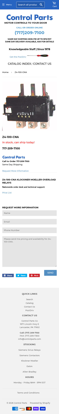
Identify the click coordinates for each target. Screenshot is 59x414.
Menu (9, 4)
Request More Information (15, 171)
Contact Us (29, 306)
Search (29, 299)
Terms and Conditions (28, 392)
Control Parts (20, 403)
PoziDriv (29, 310)
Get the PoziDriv (18, 57)
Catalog (29, 303)
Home (5, 72)
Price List (6, 192)
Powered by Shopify (40, 403)
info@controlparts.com (29, 339)
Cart (55, 6)
